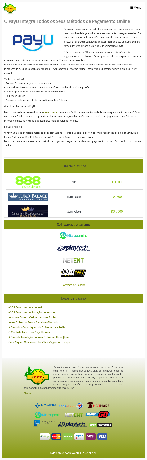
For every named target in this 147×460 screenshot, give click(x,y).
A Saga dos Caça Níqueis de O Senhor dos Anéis (36, 327)
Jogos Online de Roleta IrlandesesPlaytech (33, 322)
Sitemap (28, 393)
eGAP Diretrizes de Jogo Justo (25, 307)
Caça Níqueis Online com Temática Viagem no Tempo (39, 342)
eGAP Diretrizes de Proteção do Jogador (32, 312)
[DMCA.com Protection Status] (101, 426)
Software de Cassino (74, 284)
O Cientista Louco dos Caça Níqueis (29, 332)
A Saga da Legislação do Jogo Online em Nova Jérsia (38, 337)
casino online (50, 112)
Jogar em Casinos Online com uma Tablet (32, 317)
